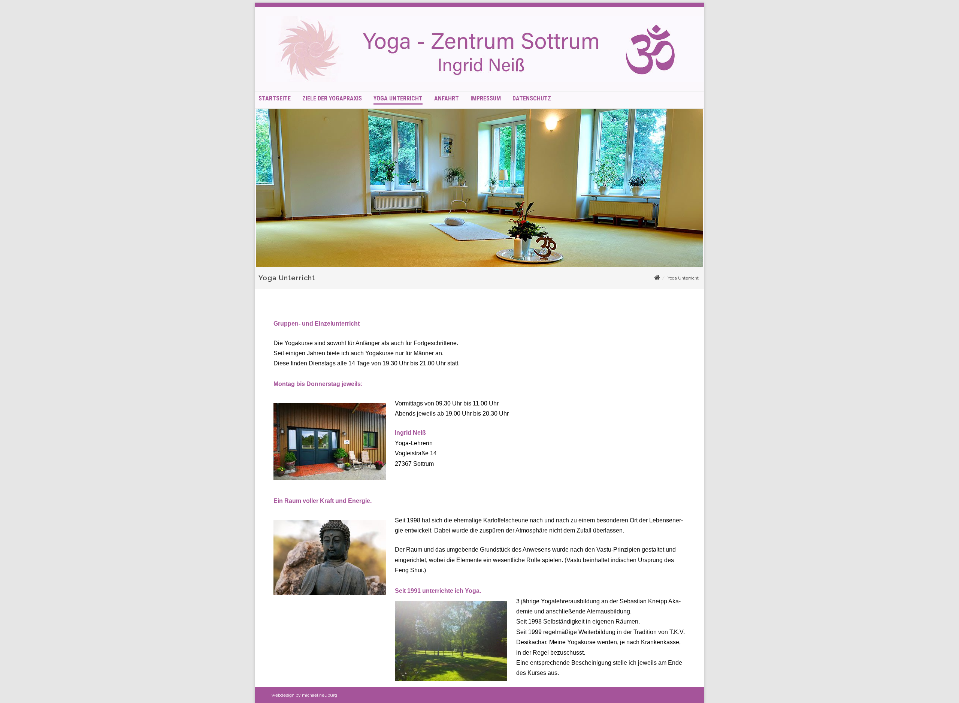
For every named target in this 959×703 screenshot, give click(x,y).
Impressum (486, 99)
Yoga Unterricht (398, 99)
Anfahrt (446, 99)
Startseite (274, 99)
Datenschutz (531, 99)
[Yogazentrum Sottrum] (490, 80)
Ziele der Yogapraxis (332, 99)
